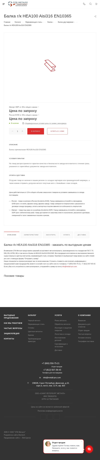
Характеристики (31, 235)
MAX (57, 417)
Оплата (66, 235)
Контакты (9, 339)
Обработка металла (62, 324)
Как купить (51, 235)
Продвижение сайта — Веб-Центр (17, 438)
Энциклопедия (11, 334)
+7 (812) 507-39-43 (52, 370)
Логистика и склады (62, 334)
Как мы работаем (13, 323)
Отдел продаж (84, 330)
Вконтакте (43, 417)
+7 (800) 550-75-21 (51, 363)
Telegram (50, 417)
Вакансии (82, 321)
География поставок (86, 341)
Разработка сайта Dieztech (14, 435)
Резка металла (60, 321)
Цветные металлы (35, 331)
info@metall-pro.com (69, 266)
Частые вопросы (13, 328)
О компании (84, 315)
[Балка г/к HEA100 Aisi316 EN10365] (50, 65)
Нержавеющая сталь (36, 324)
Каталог (32, 315)
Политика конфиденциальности (50, 411)
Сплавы (31, 328)
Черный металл (34, 321)
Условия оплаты (84, 338)
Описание (11, 235)
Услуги (58, 315)
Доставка (82, 235)
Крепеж (31, 335)
